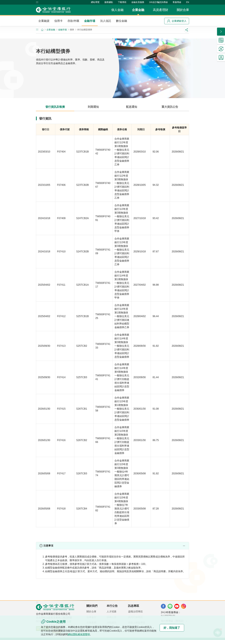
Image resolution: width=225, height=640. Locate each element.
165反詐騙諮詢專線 (158, 2)
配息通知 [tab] (131, 106)
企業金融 (138, 10)
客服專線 (177, 2)
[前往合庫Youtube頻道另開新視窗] (176, 606)
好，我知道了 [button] (172, 627)
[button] (112, 545)
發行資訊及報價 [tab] (55, 106)
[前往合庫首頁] (53, 10)
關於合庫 (183, 10)
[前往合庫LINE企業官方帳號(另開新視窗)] (170, 606)
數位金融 (121, 20)
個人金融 (117, 10)
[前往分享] (186, 29)
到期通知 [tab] (93, 106)
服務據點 (108, 2)
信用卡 (58, 20)
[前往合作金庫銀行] (55, 607)
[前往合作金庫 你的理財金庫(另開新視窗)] (163, 606)
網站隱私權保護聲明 (79, 634)
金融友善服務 (137, 2)
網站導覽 (95, 2)
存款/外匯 (73, 20)
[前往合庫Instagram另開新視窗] (183, 606)
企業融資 (43, 20)
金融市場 (89, 20)
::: (37, 2)
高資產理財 (160, 10)
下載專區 (122, 2)
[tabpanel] (112, 326)
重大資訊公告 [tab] (170, 106)
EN (187, 2)
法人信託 (105, 20)
